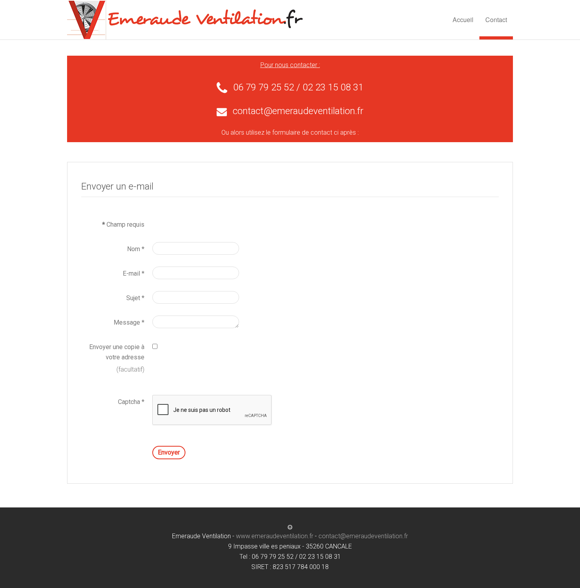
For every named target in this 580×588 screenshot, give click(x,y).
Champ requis (123, 224)
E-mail (133, 273)
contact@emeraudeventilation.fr (298, 110)
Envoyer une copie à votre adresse (116, 352)
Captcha (131, 402)
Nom (135, 249)
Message (129, 322)
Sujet (135, 298)
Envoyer (169, 452)
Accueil (463, 19)
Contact (496, 19)
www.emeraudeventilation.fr (274, 536)
